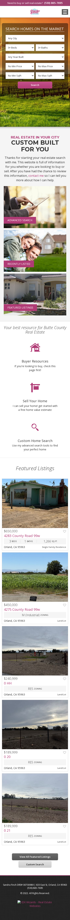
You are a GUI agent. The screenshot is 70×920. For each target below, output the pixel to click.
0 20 (7, 756)
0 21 (7, 830)
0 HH (8, 683)
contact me (36, 176)
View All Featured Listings (35, 856)
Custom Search (35, 864)
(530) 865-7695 (53, 3)
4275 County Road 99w (22, 609)
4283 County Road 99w (22, 535)
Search (35, 85)
